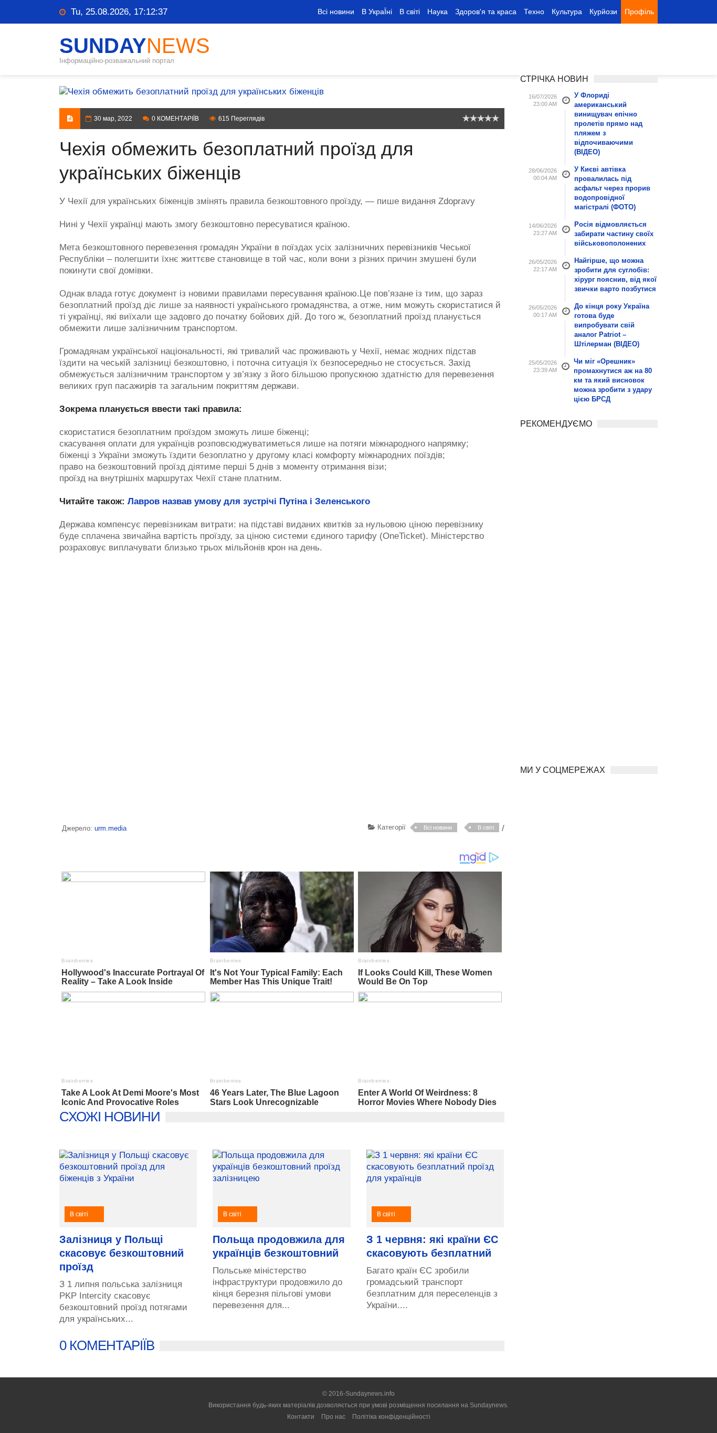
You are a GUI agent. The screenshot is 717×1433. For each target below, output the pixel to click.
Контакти (300, 1416)
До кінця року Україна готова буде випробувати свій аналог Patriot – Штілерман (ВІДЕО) (611, 325)
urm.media (110, 828)
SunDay (134, 45)
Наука (437, 11)
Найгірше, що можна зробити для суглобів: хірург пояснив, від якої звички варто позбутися (615, 275)
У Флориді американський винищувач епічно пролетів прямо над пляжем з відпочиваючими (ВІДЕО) (608, 123)
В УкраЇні (377, 11)
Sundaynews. (489, 1405)
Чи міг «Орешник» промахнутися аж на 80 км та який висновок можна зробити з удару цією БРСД (613, 380)
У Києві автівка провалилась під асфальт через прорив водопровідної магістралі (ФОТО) (612, 188)
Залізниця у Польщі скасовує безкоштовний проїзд (121, 1253)
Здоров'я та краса (485, 11)
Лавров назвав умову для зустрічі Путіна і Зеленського (249, 501)
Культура (567, 11)
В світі (409, 11)
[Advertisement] (281, 690)
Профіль (639, 11)
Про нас (333, 1416)
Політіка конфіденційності (391, 1416)
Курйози (603, 11)
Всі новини (336, 11)
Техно (534, 11)
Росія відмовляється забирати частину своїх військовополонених (613, 233)
